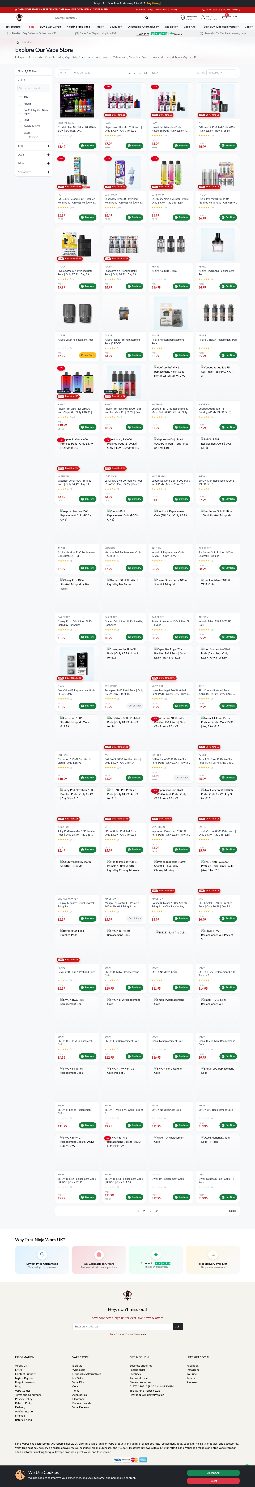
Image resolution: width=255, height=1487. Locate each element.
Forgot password (25, 1382)
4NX (26, 97)
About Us (21, 1365)
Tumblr (191, 1378)
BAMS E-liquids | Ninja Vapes (36, 112)
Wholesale (78, 1369)
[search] (146, 18)
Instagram (193, 1369)
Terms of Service (133, 1334)
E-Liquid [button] (115, 26)
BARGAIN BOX (32, 126)
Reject (213, 1481)
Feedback (135, 1374)
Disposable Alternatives (86, 1374)
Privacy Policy (114, 1334)
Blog (150, 10)
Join (177, 1326)
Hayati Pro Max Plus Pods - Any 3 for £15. (126, 3)
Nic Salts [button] (170, 26)
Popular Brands (81, 1403)
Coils (75, 1386)
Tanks (75, 1390)
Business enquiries (141, 1365)
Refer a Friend (23, 1420)
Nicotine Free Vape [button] (78, 26)
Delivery (173, 10)
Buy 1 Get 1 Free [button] (51, 26)
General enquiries (140, 1382)
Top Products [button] (12, 26)
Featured (214, 72)
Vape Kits (78, 1382)
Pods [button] (99, 26)
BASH (27, 133)
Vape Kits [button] (190, 26)
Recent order (137, 1369)
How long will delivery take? (147, 1394)
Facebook (192, 1365)
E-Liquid (77, 1365)
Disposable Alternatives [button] (142, 26)
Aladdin (28, 104)
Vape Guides (161, 10)
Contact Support (25, 1374)
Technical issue (139, 1378)
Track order (140, 10)
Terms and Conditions (28, 1394)
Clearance (78, 1399)
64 (61, 72)
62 (145, 72)
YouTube (192, 1374)
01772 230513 (212, 10)
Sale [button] (32, 26)
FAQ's (18, 1369)
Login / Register (24, 1378)
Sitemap (20, 1415)
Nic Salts (77, 1378)
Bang (26, 120)
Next (154, 72)
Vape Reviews (80, 1407)
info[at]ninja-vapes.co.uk (145, 1390)
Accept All (213, 1473)
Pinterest (192, 1382)
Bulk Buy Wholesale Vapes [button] (220, 26)
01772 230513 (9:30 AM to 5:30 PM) (152, 1386)
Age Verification (24, 1411)
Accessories (79, 1394)
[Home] (17, 42)
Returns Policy (24, 1403)
